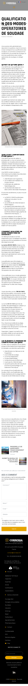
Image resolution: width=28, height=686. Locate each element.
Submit (14, 529)
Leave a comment (18, 36)
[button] (14, 7)
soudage (12, 160)
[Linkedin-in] (14, 672)
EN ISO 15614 (11, 304)
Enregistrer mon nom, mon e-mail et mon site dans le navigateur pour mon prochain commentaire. (13, 522)
